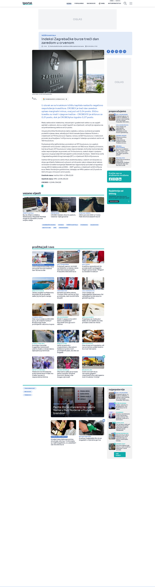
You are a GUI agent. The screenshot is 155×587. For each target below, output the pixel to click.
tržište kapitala (72, 225)
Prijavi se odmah (114, 201)
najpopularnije (117, 389)
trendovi (27, 395)
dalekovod (94, 225)
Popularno (79, 3)
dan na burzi (63, 227)
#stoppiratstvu (114, 3)
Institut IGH (46, 227)
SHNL (103, 3)
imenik (111, 0)
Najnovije (91, 3)
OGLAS (77, 19)
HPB (55, 227)
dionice (61, 225)
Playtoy (118, 0)
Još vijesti (118, 454)
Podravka (84, 225)
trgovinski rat (29, 388)
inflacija (27, 391)
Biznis (69, 3)
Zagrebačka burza (48, 225)
